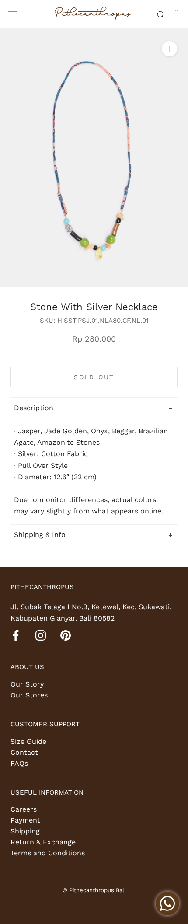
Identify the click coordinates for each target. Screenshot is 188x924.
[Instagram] (40, 635)
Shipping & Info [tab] (40, 534)
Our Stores (29, 695)
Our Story (27, 684)
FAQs (19, 763)
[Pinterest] (65, 635)
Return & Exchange (43, 842)
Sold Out (94, 376)
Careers (23, 809)
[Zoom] (169, 48)
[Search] (161, 14)
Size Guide (28, 741)
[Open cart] (176, 14)
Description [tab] (33, 408)
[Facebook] (15, 635)
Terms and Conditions (47, 853)
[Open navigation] (12, 14)
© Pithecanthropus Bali (94, 890)
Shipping (25, 831)
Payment (25, 820)
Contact (24, 752)
